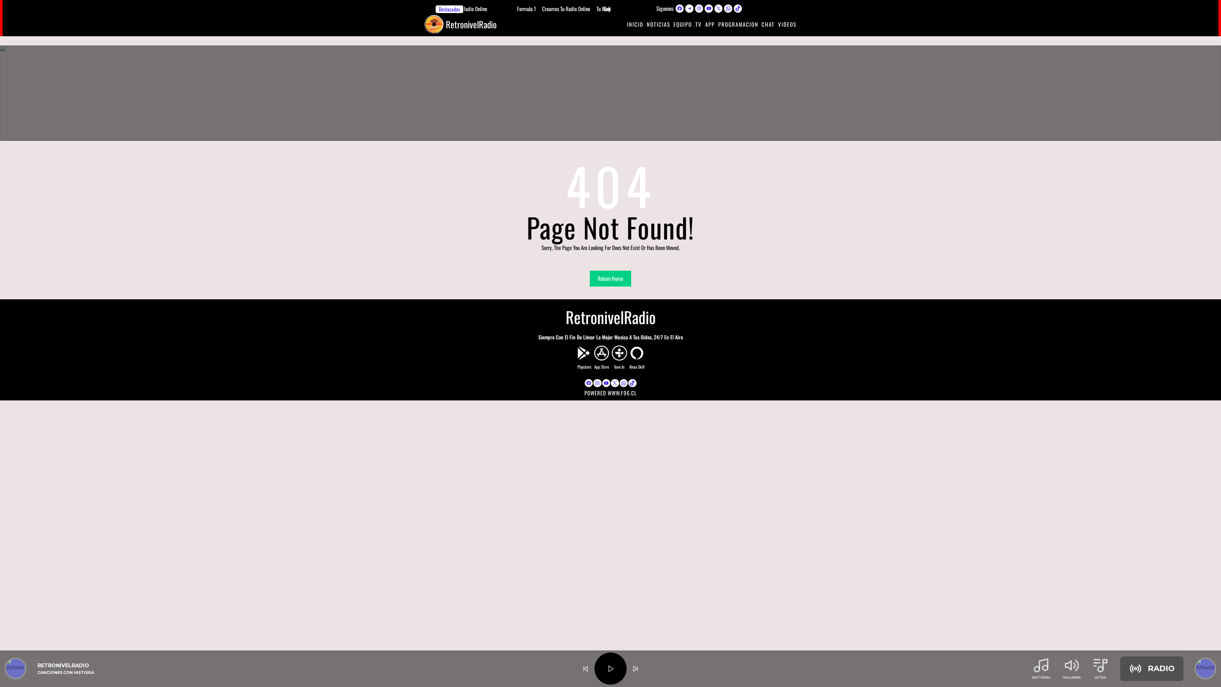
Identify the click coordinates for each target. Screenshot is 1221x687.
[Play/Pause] (611, 669)
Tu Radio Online (471, 9)
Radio (1161, 668)
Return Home (610, 278)
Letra (1100, 678)
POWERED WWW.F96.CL (610, 393)
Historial (1041, 678)
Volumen (1071, 678)
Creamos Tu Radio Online (565, 9)
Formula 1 (524, 9)
